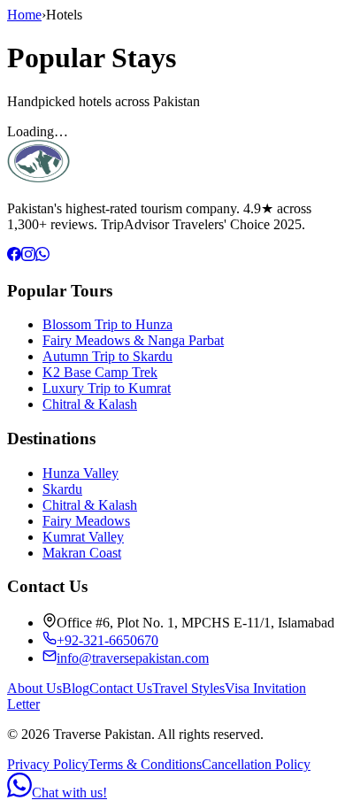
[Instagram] (28, 256)
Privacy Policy (47, 764)
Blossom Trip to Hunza (107, 324)
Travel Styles (188, 688)
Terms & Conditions (145, 764)
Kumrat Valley (83, 536)
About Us (34, 688)
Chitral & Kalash (89, 404)
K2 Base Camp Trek (99, 372)
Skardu (62, 488)
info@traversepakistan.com (133, 658)
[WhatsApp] (42, 256)
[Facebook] (14, 256)
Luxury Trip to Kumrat (106, 388)
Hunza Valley (80, 473)
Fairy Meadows (86, 520)
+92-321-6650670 (107, 640)
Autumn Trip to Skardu (107, 356)
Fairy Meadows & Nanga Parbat (133, 340)
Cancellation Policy (256, 764)
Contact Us (120, 688)
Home (24, 14)
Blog (75, 688)
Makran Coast (81, 552)
